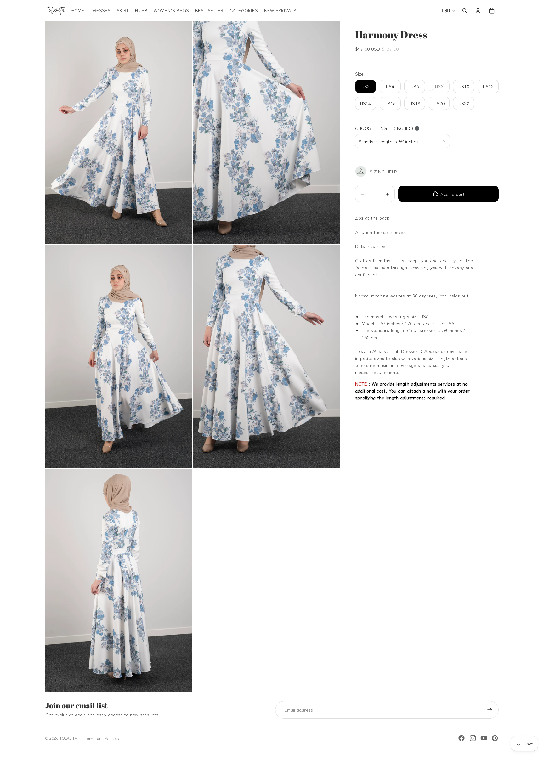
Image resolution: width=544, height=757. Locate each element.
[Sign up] (490, 710)
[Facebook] (461, 738)
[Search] (465, 11)
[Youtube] (484, 738)
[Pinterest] (495, 738)
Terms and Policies (102, 738)
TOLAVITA (68, 738)
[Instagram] (473, 738)
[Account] (478, 11)
